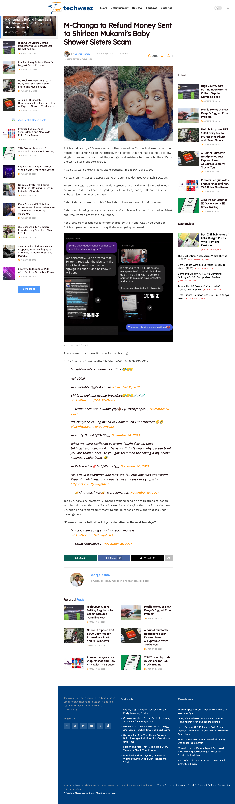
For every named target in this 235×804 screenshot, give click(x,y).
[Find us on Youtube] (91, 726)
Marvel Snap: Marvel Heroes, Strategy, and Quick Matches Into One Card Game (146, 728)
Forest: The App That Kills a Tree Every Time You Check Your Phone (145, 748)
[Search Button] (228, 8)
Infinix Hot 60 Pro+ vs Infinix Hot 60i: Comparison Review (200, 287)
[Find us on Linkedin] (100, 726)
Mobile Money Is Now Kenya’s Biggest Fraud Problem (35, 64)
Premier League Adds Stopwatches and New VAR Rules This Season (34, 132)
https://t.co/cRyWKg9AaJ (89, 484)
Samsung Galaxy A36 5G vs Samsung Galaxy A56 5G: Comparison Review (200, 275)
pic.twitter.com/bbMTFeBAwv (93, 400)
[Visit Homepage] (71, 8)
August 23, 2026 (154, 649)
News (103, 7)
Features (151, 7)
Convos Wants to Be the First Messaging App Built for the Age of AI (146, 719)
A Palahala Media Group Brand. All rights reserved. (89, 793)
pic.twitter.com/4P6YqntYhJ (92, 535)
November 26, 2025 (199, 259)
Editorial (166, 7)
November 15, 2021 (126, 387)
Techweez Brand (185, 785)
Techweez (76, 785)
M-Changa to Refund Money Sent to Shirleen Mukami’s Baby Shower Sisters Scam (28, 23)
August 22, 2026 (96, 669)
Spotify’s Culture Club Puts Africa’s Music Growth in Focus (36, 270)
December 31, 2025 (212, 250)
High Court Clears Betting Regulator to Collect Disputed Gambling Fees (35, 45)
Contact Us (224, 785)
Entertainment (120, 7)
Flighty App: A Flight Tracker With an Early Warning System (36, 168)
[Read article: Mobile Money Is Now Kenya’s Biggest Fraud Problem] (131, 612)
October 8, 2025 (204, 268)
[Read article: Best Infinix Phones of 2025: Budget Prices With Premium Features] (188, 240)
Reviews (137, 7)
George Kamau (82, 53)
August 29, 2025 (187, 281)
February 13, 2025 (196, 299)
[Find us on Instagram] (83, 726)
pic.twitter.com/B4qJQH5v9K (92, 426)
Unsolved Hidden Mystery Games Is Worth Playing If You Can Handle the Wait (145, 759)
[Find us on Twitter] (75, 726)
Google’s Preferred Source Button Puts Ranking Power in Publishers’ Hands (35, 188)
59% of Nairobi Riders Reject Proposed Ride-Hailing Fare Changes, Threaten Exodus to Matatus (35, 251)
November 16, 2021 (107, 53)
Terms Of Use (164, 785)
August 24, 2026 (96, 622)
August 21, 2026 (154, 669)
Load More (29, 289)
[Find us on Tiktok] (108, 726)
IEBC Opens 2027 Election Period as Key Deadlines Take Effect (35, 230)
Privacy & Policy (205, 785)
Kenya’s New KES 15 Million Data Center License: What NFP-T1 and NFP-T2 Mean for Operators (36, 209)
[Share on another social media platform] (169, 558)
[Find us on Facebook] (67, 726)
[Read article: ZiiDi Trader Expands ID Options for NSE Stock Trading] (131, 662)
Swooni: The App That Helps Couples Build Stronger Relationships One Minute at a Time (146, 738)
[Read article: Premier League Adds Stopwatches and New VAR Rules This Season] (74, 662)
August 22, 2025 (213, 290)
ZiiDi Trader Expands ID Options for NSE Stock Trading (36, 150)
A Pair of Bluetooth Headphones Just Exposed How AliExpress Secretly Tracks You (36, 103)
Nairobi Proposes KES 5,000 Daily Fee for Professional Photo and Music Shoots (35, 83)
